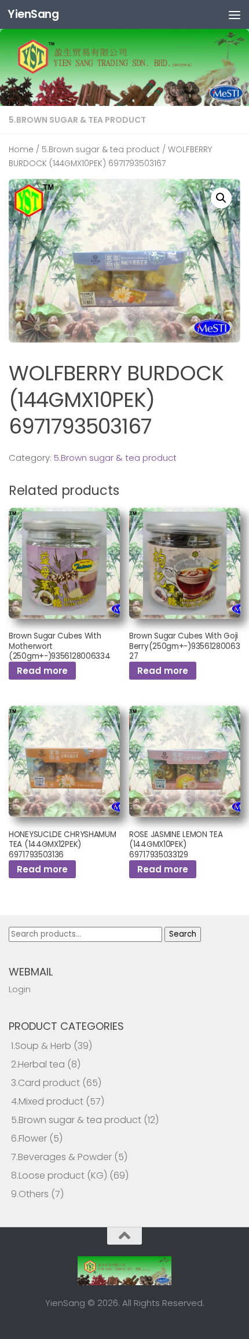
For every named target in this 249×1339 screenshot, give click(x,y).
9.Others (30, 1194)
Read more (42, 671)
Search (182, 934)
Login (20, 989)
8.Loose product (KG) (59, 1175)
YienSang (33, 14)
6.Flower (29, 1138)
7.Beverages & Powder (61, 1157)
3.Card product (45, 1082)
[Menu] (234, 14)
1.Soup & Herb (41, 1045)
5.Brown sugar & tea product (77, 120)
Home (21, 149)
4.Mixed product (47, 1101)
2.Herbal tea (38, 1064)
